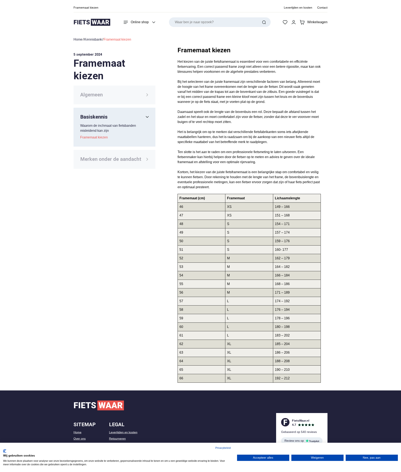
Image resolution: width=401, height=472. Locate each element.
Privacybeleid (223, 447)
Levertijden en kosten (298, 7)
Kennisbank (93, 39)
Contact (322, 7)
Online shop (140, 22)
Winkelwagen (317, 22)
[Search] (264, 22)
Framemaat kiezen (86, 7)
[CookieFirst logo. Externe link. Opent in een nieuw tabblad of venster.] (4, 451)
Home (78, 39)
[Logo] (92, 22)
